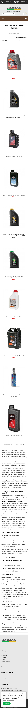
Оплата (3, 659)
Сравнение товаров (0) (21, 37)
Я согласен (6, 703)
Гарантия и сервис (5, 661)
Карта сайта (4, 678)
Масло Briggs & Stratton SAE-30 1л (14, 435)
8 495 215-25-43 (7, 1)
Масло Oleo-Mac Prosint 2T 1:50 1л (14, 77)
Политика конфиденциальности (8, 663)
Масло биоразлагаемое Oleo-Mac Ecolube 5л (14, 355)
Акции (2, 677)
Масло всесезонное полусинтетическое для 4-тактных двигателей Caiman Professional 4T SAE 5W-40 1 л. (14, 236)
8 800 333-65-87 (7, 3)
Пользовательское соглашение (8, 665)
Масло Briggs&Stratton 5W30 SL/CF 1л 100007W (14, 195)
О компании (4, 655)
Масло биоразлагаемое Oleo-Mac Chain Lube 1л (14, 316)
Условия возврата (5, 666)
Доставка (3, 657)
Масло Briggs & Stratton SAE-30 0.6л (14, 156)
